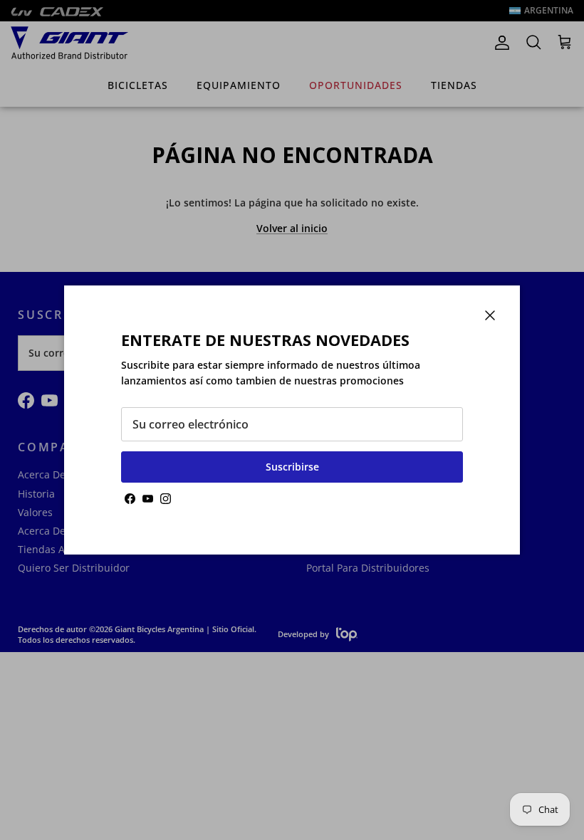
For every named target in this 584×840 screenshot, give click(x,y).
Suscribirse (292, 466)
